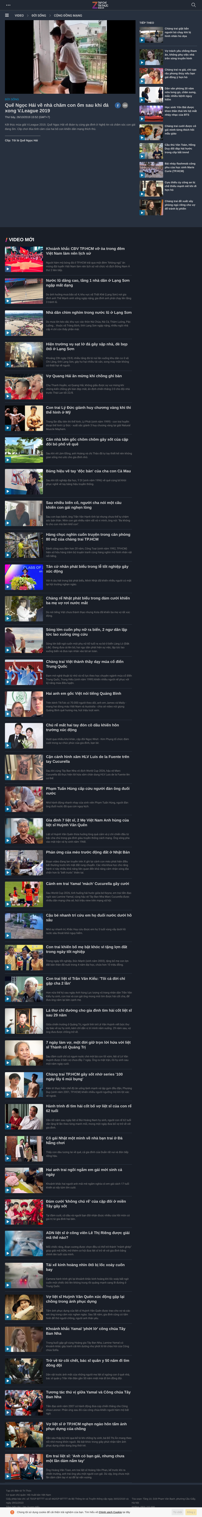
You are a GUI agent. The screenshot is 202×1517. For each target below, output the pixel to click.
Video (19, 15)
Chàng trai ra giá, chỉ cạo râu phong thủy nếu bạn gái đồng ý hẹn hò (180, 73)
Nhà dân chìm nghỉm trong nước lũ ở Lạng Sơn (89, 313)
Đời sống (39, 15)
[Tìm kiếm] (193, 5)
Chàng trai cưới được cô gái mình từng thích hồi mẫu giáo (180, 130)
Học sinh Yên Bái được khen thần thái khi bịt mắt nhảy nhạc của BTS (181, 111)
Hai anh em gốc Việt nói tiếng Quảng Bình (83, 694)
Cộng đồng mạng (68, 15)
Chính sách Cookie (110, 1512)
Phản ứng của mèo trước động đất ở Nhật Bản (88, 852)
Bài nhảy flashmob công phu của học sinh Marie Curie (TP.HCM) (180, 167)
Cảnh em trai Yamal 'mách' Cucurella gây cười (87, 884)
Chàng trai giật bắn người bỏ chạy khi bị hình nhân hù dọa (178, 32)
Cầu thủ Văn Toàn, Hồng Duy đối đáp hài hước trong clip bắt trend (180, 148)
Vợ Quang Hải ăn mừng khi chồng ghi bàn (84, 376)
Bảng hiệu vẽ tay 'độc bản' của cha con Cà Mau (88, 471)
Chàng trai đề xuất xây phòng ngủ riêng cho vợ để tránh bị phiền (180, 205)
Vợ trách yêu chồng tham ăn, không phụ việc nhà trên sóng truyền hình (181, 54)
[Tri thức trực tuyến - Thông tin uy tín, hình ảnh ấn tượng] (109, 5)
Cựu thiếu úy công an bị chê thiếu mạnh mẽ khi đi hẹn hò (180, 186)
